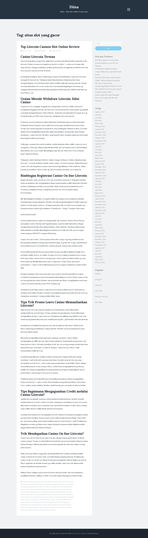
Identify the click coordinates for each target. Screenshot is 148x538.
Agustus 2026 (100, 112)
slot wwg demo (52, 505)
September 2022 (100, 245)
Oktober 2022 (100, 242)
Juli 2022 (98, 251)
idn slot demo (29, 497)
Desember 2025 (100, 132)
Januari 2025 (99, 164)
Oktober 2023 (100, 207)
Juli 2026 (98, 115)
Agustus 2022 (100, 248)
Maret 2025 (99, 158)
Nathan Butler (41, 51)
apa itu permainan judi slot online (33, 484)
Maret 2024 (99, 193)
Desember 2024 (100, 167)
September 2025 (100, 141)
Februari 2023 (100, 231)
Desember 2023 (100, 202)
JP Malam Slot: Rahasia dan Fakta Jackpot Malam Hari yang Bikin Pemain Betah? (108, 72)
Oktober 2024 (100, 173)
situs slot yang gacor (32, 500)
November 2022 (100, 239)
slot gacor (98, 279)
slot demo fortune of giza (47, 500)
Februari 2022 (100, 262)
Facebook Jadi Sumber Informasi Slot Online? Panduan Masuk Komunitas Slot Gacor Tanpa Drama (108, 80)
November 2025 (100, 135)
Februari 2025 (100, 161)
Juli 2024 (98, 181)
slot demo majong (47, 502)
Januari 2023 (99, 233)
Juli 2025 (98, 147)
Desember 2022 (100, 236)
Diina (74, 7)
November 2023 (100, 205)
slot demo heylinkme (62, 500)
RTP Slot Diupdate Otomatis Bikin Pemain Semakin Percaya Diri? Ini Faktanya (107, 63)
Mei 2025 (98, 152)
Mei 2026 (98, 121)
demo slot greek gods (64, 489)
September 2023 (100, 210)
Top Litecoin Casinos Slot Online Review (50, 47)
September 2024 (100, 176)
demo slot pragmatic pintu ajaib (52, 492)
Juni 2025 (98, 150)
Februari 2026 (100, 126)
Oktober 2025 (100, 138)
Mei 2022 (98, 254)
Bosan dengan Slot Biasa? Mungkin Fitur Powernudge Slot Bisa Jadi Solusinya (107, 98)
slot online (98, 291)
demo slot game (52, 489)
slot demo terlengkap (60, 502)
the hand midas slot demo (48, 510)
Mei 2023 (98, 222)
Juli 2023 (98, 216)
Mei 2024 (98, 187)
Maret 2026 (99, 123)
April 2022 (98, 257)
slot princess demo (41, 505)
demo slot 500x (40, 487)
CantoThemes (92, 533)
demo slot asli (61, 487)
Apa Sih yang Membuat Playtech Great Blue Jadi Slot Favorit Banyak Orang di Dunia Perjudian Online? (108, 89)
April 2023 (98, 225)
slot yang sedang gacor (32, 507)
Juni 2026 (98, 118)
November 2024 (100, 170)
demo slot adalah (51, 487)
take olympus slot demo (32, 510)
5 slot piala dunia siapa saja (31, 482)
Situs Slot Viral (56, 51)
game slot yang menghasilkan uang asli (41, 494)
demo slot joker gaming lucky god (31, 492)
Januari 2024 (99, 199)
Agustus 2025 (100, 144)
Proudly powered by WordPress (61, 533)
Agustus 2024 (100, 179)
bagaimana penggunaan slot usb (54, 484)
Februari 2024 (100, 196)
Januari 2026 (99, 129)
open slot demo (48, 497)
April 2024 (98, 190)
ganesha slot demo (60, 494)
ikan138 (97, 274)
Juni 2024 (98, 184)
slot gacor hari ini (101, 296)
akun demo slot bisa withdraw (49, 482)
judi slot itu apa (38, 497)
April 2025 (98, 155)
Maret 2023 (99, 228)
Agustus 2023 (100, 213)
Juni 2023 (98, 219)
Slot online (99, 302)
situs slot (98, 285)
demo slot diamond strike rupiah (36, 489)
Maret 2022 (99, 260)
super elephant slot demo (47, 507)
